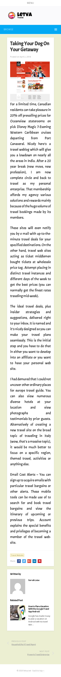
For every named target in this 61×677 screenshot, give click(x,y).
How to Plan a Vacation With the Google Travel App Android (38, 609)
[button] (30, 3)
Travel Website (17, 555)
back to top (38, 670)
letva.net (27, 670)
